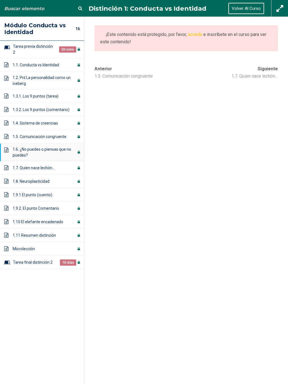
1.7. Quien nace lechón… (254, 76)
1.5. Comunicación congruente (123, 76)
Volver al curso (246, 8)
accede (195, 34)
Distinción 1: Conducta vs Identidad (147, 8)
